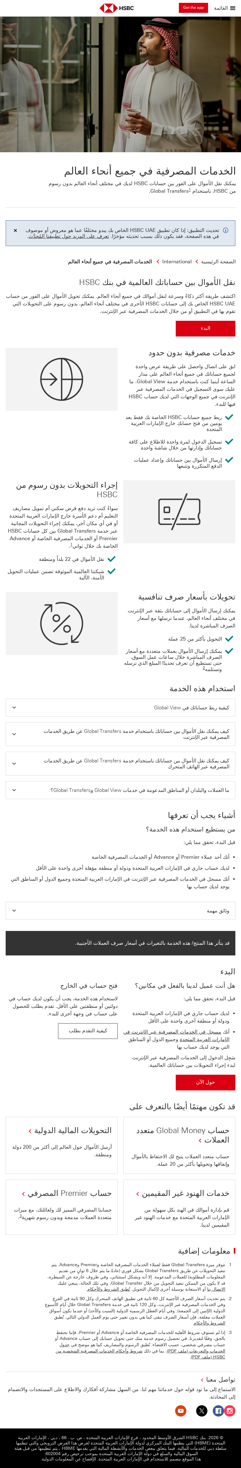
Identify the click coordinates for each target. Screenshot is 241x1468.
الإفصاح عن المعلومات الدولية (69, 1459)
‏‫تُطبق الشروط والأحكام (108, 1289)
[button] (120, 708)
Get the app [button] (193, 7)
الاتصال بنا (216, 1289)
